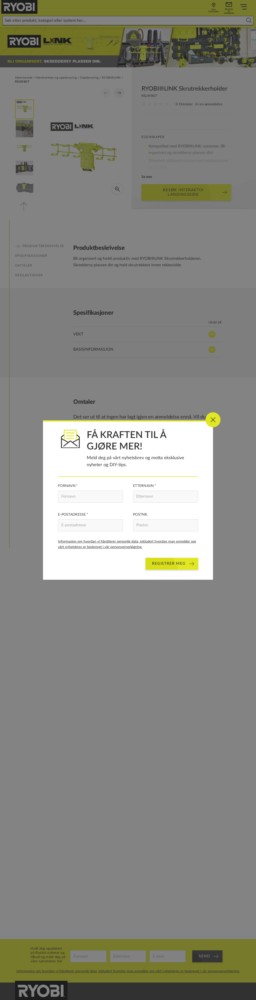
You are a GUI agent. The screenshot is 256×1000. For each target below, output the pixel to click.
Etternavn (143, 486)
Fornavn (67, 486)
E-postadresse (72, 514)
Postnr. (140, 514)
